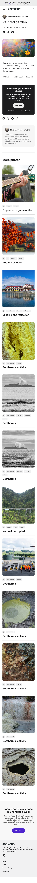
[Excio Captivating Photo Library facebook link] (4, 855)
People (9, 206)
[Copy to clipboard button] (16, 32)
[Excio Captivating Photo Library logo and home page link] (14, 9)
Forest (22, 527)
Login (4, 861)
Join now (18, 106)
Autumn (13, 258)
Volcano (27, 415)
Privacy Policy (7, 868)
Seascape (19, 415)
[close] (34, 3)
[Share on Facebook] (4, 32)
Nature (20, 258)
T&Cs (4, 864)
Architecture (10, 311)
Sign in (27, 111)
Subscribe (18, 831)
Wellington (27, 311)
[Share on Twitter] (8, 32)
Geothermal (10, 363)
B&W (5, 419)
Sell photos (6, 871)
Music (16, 206)
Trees (15, 527)
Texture (19, 363)
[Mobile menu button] (4, 9)
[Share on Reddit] (12, 32)
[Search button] (33, 9)
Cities (18, 311)
